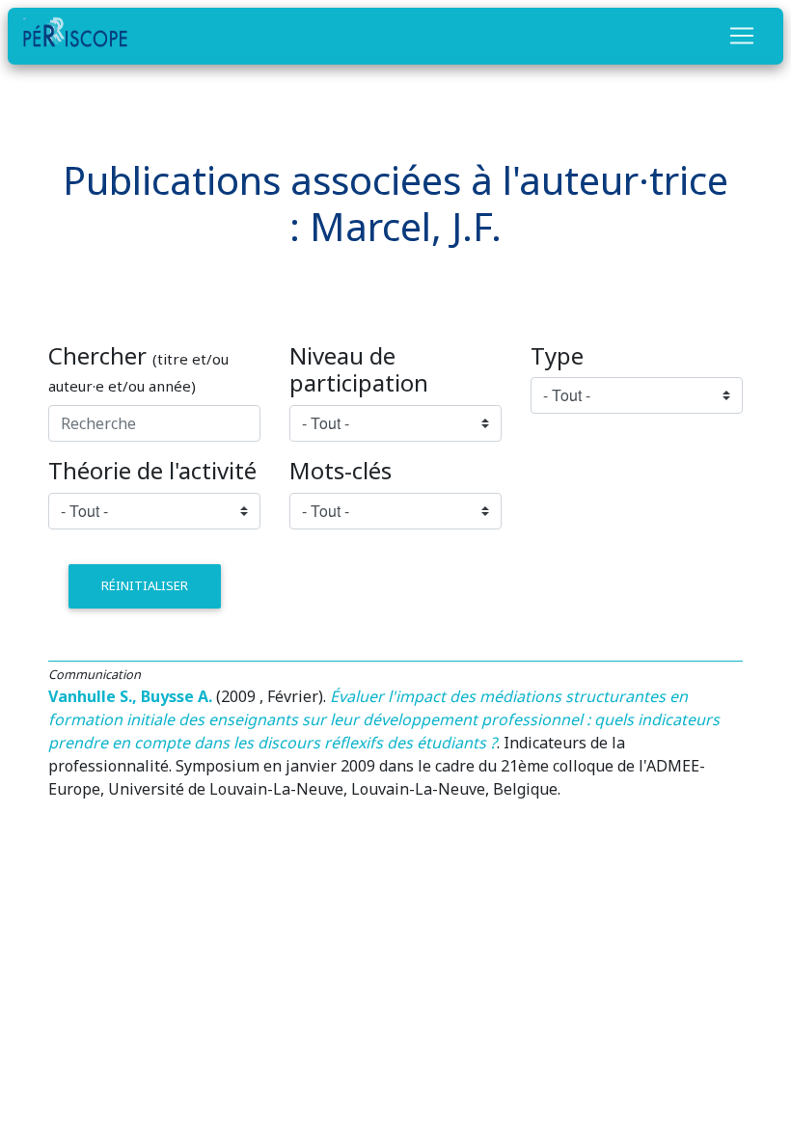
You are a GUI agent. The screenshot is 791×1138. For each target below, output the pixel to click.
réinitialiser (144, 585)
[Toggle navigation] (742, 35)
